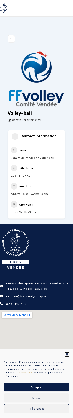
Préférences (36, 408)
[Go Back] (11, 39)
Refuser (36, 398)
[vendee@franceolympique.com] (27, 296)
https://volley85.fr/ (23, 212)
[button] (67, 354)
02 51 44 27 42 (20, 175)
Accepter (37, 387)
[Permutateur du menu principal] (68, 8)
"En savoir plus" (25, 372)
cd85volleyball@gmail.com (29, 194)
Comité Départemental (26, 120)
